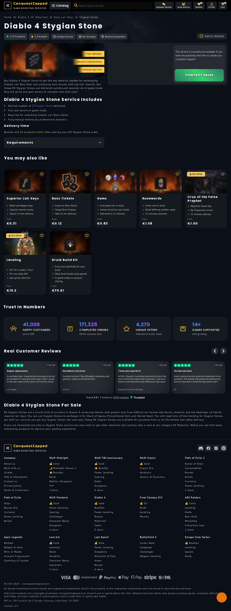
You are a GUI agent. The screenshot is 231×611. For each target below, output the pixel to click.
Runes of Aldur (194, 463)
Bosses (189, 472)
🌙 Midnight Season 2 (63, 468)
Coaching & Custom (16, 560)
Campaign (146, 547)
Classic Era (146, 468)
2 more (189, 490)
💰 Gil (143, 503)
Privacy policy (13, 485)
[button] (212, 5)
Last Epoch (102, 537)
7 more (53, 490)
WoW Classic (148, 457)
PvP (51, 485)
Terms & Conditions (16, 490)
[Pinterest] (223, 448)
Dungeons (101, 485)
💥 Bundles (56, 472)
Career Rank (147, 542)
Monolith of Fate (105, 556)
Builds (189, 476)
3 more (99, 529)
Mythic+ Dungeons (60, 481)
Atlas (7, 503)
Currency (190, 481)
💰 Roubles (192, 542)
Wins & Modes (13, 551)
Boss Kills (191, 516)
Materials (100, 520)
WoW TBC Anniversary (109, 457)
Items (98, 525)
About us (9, 463)
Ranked (8, 542)
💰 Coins (190, 503)
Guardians (55, 564)
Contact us (10, 481)
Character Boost (59, 520)
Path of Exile (12, 497)
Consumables (193, 468)
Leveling (145, 512)
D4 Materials (181, 425)
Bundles (100, 507)
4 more (99, 490)
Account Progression (17, 556)
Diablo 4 (100, 497)
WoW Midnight (58, 457)
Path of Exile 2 (195, 457)
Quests (189, 551)
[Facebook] (208, 448)
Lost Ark (54, 537)
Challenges (56, 516)
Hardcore (145, 472)
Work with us (12, 468)
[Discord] (200, 448)
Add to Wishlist (214, 36)
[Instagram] (216, 448)
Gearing (99, 476)
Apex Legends (13, 537)
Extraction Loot (194, 525)
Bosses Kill (11, 507)
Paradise (54, 556)
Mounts (144, 516)
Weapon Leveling (150, 556)
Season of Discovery (152, 476)
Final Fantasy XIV (151, 497)
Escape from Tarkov (197, 537)
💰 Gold (54, 463)
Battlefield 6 (148, 537)
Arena (98, 560)
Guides (8, 472)
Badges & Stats (13, 547)
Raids (52, 476)
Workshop (191, 520)
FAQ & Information (16, 476)
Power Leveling (104, 472)
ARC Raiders (193, 497)
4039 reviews (121, 397)
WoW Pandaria (58, 497)
